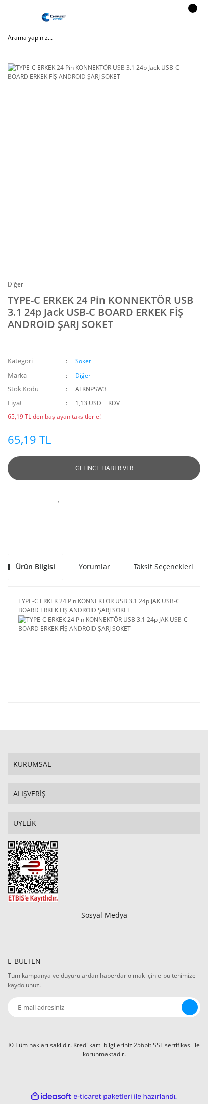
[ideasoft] (51, 1096)
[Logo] (54, 18)
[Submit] (190, 1007)
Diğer (15, 284)
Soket (83, 361)
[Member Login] (166, 18)
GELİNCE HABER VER (104, 468)
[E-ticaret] (102, 1096)
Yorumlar (94, 566)
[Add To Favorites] (58, 498)
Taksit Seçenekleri (163, 566)
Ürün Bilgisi (35, 566)
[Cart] (191, 18)
